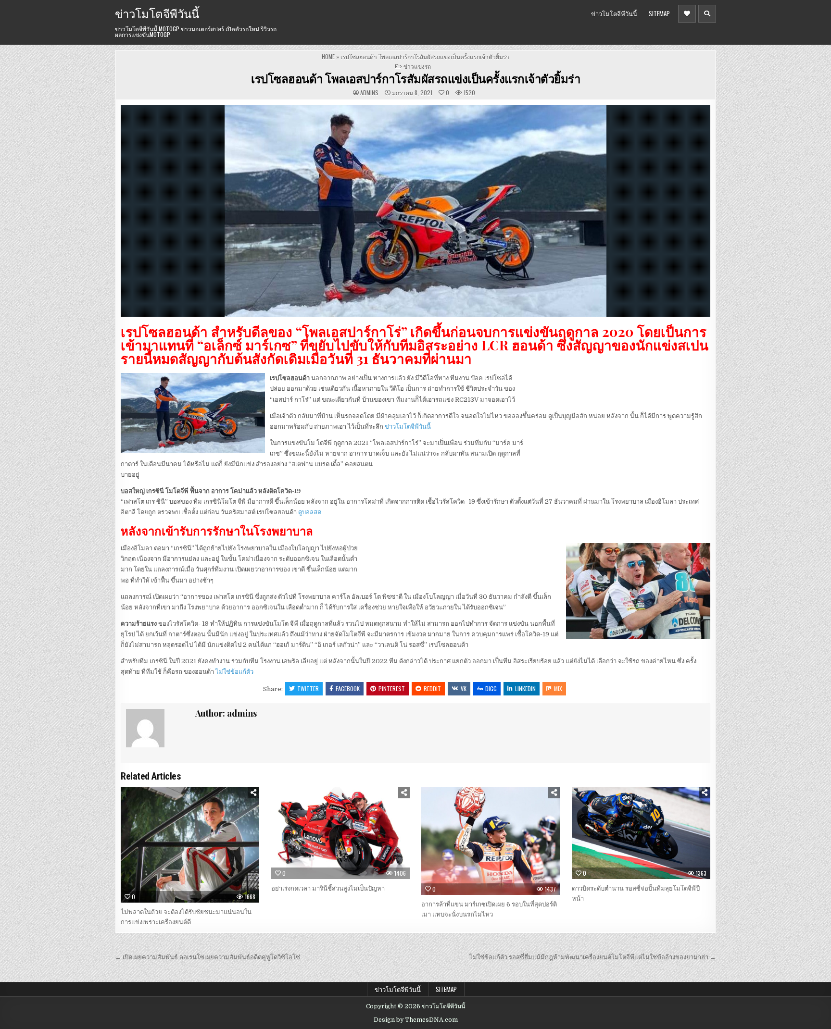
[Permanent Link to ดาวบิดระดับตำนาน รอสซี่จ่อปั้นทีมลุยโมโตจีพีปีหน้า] (641, 833)
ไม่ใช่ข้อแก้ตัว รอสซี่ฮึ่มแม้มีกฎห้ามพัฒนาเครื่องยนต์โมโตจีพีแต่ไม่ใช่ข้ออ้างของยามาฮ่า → (592, 957)
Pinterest (391, 688)
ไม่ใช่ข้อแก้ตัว (234, 671)
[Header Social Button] (687, 14)
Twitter (308, 688)
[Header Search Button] (707, 14)
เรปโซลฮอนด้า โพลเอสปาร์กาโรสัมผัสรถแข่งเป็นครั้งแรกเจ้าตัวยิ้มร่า (415, 78)
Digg (491, 688)
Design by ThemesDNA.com (416, 1020)
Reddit (432, 688)
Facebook (348, 688)
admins (369, 93)
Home (328, 56)
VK (463, 688)
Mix (558, 688)
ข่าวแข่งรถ (417, 66)
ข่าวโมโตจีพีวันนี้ (157, 13)
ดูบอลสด (309, 512)
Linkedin (525, 688)
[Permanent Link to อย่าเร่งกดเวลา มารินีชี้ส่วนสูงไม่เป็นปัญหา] (340, 833)
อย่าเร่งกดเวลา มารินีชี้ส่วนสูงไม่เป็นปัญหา (328, 888)
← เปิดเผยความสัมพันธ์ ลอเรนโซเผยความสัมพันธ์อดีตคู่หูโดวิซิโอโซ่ (207, 957)
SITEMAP (659, 13)
